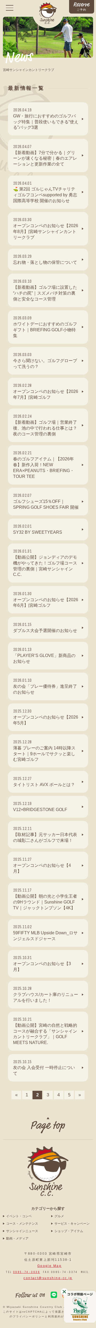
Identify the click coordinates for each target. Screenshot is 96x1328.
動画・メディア (17, 1238)
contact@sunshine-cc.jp (48, 1278)
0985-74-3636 (26, 1272)
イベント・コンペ (19, 1216)
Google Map (49, 1266)
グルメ (59, 1216)
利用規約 (54, 1316)
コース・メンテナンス (22, 1223)
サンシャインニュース (22, 1231)
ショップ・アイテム (68, 1231)
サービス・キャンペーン (72, 1223)
